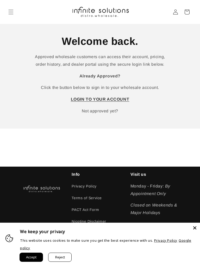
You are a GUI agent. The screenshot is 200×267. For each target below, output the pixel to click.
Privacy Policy (84, 186)
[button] (11, 12)
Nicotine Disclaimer (89, 221)
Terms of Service (87, 198)
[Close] (194, 227)
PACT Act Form (85, 210)
